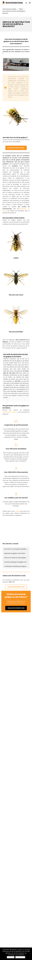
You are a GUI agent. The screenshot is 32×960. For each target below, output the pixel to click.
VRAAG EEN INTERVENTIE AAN (16, 587)
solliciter (17, 511)
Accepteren (11, 957)
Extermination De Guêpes (10, 412)
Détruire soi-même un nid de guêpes (15, 557)
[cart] (26, 3)
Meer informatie (20, 957)
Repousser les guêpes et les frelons (14, 553)
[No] (30, 954)
